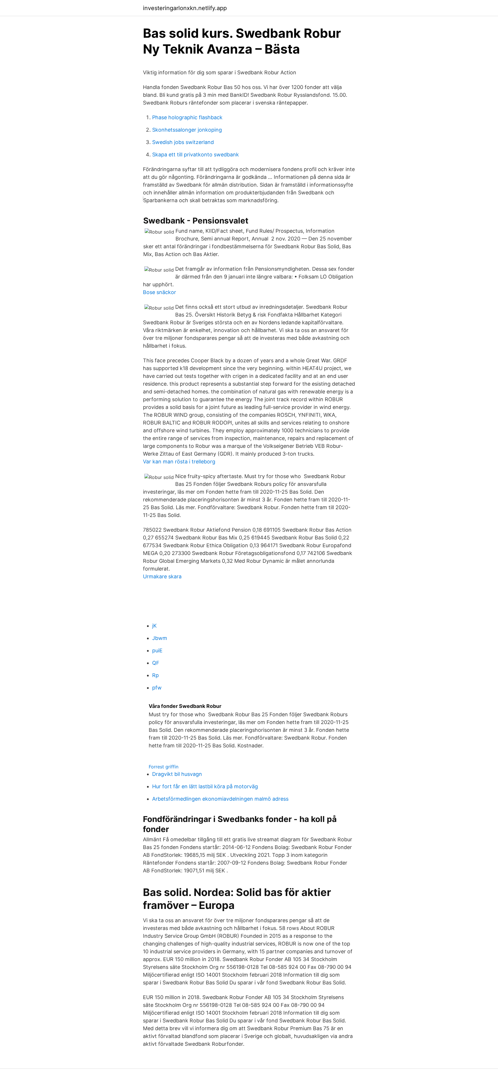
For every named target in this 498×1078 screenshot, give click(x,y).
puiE (157, 650)
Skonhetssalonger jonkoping (187, 130)
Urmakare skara (162, 576)
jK (154, 626)
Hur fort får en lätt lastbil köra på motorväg (205, 786)
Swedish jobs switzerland (183, 142)
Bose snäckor (159, 292)
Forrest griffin (163, 767)
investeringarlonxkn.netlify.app (185, 8)
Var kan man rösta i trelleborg (179, 462)
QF (155, 663)
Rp (155, 675)
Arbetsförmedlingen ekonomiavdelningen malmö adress (220, 799)
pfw (157, 688)
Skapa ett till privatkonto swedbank (195, 154)
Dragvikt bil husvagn (177, 774)
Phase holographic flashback (187, 117)
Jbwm (159, 638)
